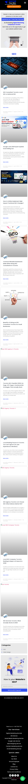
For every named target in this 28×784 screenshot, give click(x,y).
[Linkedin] (18, 775)
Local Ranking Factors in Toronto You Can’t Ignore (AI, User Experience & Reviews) (13, 444)
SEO (14, 54)
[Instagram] (15, 775)
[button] (25, 2)
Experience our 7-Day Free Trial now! (13, 19)
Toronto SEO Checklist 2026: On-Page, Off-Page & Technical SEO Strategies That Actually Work (13, 385)
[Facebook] (10, 775)
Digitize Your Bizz (16, 778)
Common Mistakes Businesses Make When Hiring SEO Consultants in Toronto (12, 263)
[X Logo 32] (13, 775)
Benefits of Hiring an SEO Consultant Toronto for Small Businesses (12, 324)
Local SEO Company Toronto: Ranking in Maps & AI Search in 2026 (12, 561)
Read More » (6, 107)
